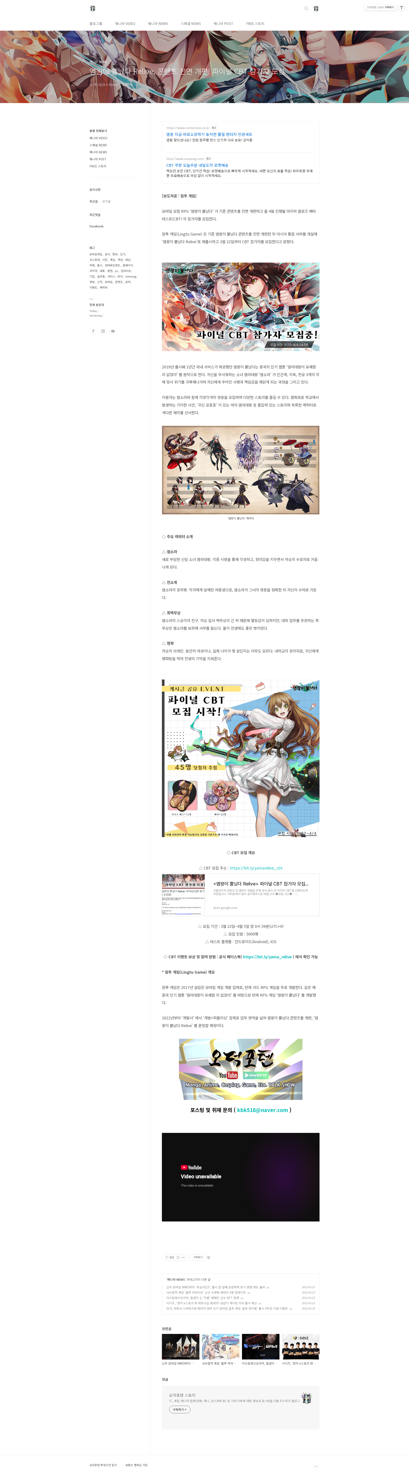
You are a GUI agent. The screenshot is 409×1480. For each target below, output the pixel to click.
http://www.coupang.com (185, 159)
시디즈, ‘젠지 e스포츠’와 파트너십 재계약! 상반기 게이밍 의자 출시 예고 (211, 1303)
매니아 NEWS (158, 23)
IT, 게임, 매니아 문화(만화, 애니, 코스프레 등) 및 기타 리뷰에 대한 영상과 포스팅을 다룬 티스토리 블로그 (234, 1401)
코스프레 (94, 260)
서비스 (111, 276)
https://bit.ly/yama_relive (267, 956)
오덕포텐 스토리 (182, 1395)
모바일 (108, 282)
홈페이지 (128, 265)
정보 (92, 282)
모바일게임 (95, 254)
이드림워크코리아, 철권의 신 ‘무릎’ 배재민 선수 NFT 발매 (202, 1298)
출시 (99, 265)
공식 (107, 254)
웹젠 (109, 271)
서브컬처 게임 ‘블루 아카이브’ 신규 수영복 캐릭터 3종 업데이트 (206, 1292)
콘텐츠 (119, 282)
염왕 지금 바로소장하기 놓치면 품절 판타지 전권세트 (209, 134)
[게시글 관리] (183, 1257)
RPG (120, 276)
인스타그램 (103, 331)
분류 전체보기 (98, 131)
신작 (99, 282)
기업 (92, 276)
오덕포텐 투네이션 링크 (103, 1465)
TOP (316, 1466)
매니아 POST (223, 23)
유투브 (113, 331)
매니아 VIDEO (125, 23)
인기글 (106, 201)
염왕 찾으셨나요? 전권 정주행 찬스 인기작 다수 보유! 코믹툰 (209, 139)
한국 (115, 254)
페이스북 (93, 331)
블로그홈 (95, 23)
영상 (127, 260)
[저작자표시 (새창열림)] (208, 1257)
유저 (127, 282)
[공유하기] (178, 1257)
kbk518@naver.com (262, 1110)
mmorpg (130, 276)
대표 (102, 271)
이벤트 (93, 287)
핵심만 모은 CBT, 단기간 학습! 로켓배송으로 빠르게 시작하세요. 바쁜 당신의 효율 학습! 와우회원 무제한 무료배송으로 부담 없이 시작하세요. (239, 173)
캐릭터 (103, 287)
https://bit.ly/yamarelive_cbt (256, 868)
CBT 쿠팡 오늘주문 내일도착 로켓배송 (197, 165)
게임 (112, 260)
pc (116, 271)
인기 (122, 254)
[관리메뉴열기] (401, 7)
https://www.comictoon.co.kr (187, 128)
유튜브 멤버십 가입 (136, 1465)
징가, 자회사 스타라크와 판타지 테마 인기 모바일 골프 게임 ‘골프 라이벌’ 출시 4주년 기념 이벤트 (227, 1308)
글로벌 (101, 276)
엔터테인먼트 (112, 265)
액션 (120, 260)
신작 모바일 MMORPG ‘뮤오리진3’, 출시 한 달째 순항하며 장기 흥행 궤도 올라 (215, 1287)
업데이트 (126, 271)
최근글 (93, 201)
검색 (306, 8)
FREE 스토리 (255, 23)
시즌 (104, 260)
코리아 (93, 271)
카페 (92, 265)
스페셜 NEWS (191, 23)
